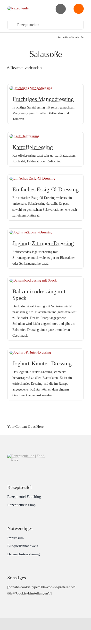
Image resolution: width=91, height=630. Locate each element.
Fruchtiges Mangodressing (43, 99)
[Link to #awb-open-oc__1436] (79, 9)
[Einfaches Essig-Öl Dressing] (32, 178)
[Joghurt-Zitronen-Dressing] (30, 232)
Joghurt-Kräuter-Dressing (41, 363)
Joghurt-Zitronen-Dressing (43, 243)
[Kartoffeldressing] (24, 136)
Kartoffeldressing (32, 147)
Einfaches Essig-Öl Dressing (45, 189)
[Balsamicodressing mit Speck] (33, 280)
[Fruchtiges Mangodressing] (30, 88)
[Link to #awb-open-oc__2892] (61, 9)
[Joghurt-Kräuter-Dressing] (30, 352)
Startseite (62, 37)
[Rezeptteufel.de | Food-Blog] (18, 8)
